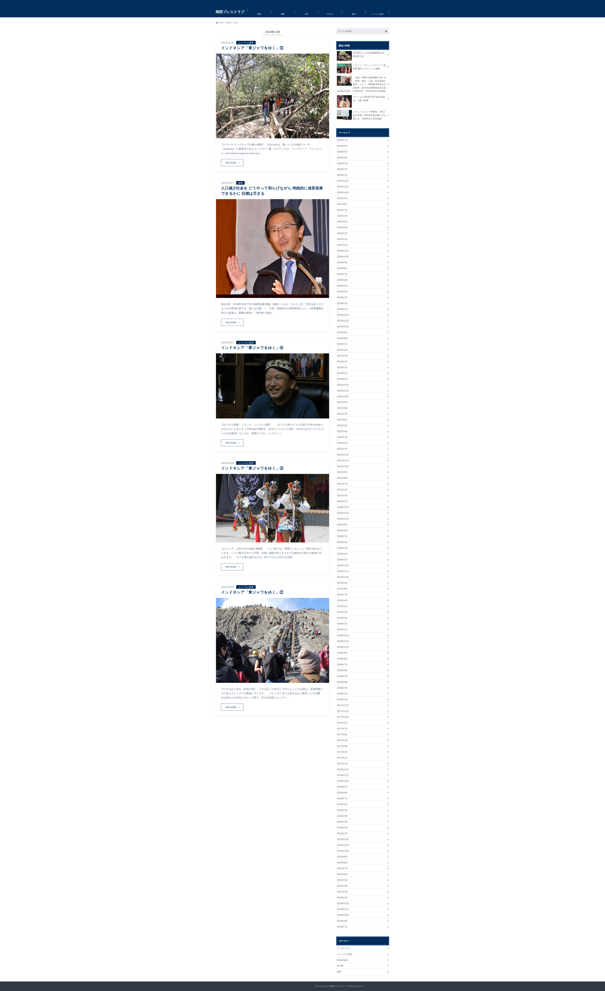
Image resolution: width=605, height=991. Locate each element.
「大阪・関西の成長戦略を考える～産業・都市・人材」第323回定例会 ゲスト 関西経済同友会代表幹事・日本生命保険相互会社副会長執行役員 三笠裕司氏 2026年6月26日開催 (361, 84)
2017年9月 (342, 722)
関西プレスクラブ (338, 986)
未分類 (340, 965)
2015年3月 (342, 885)
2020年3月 (342, 548)
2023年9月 (342, 332)
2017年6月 (342, 734)
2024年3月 (342, 297)
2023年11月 (343, 320)
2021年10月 (343, 466)
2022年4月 (342, 431)
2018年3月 (342, 687)
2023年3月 (342, 367)
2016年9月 (342, 786)
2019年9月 (342, 583)
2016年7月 (342, 798)
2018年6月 (342, 670)
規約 (353, 14)
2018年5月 (342, 676)
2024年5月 (342, 285)
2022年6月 (342, 419)
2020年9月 (342, 524)
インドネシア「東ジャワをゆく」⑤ (252, 47)
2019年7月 (342, 594)
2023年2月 (342, 373)
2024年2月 (342, 303)
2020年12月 (343, 507)
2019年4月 (342, 612)
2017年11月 (343, 711)
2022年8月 (342, 408)
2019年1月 (342, 629)
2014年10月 (343, 915)
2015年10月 (343, 851)
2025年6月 (342, 215)
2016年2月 (342, 827)
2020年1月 (342, 559)
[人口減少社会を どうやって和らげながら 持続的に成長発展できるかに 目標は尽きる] (272, 295)
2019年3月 (342, 617)
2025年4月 (342, 227)
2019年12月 (343, 565)
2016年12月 (343, 769)
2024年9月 (342, 262)
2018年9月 (342, 652)
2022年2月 (342, 443)
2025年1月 (342, 245)
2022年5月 (342, 425)
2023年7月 (342, 344)
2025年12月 (343, 180)
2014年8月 (342, 920)
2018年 (228, 23)
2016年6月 (342, 804)
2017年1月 (342, 763)
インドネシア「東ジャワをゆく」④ (252, 347)
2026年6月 (342, 145)
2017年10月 (343, 717)
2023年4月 (342, 361)
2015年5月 (342, 880)
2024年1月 (342, 309)
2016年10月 (343, 781)
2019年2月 (342, 623)
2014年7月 (342, 926)
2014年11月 (343, 909)
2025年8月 (342, 204)
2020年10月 (343, 518)
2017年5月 (342, 740)
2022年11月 (343, 390)
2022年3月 (342, 437)
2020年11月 (343, 513)
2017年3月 (342, 752)
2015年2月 (342, 891)
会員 (306, 14)
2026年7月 (342, 140)
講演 (259, 14)
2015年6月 (342, 874)
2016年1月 (342, 833)
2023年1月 (342, 379)
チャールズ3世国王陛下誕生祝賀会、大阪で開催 (369, 98)
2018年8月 (342, 658)
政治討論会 (342, 960)
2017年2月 (342, 757)
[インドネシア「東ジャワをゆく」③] (272, 540)
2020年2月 (342, 553)
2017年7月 (342, 728)
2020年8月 (342, 530)
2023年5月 (342, 355)
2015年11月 (343, 845)
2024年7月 (342, 274)
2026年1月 (342, 175)
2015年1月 (342, 897)
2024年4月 (342, 291)
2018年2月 (342, 693)
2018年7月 (342, 664)
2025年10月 (343, 192)
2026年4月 (342, 157)
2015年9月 (342, 856)
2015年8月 (342, 862)
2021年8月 (342, 478)
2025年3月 (342, 233)
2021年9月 (342, 472)
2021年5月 (342, 489)
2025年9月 (342, 198)
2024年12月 (343, 250)
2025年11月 (343, 186)
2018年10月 (343, 647)
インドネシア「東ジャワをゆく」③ (252, 468)
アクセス (330, 14)
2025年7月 (342, 210)
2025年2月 (342, 239)
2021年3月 (342, 495)
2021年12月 (343, 454)
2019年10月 (343, 577)
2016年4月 (342, 816)
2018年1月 (342, 699)
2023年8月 (342, 338)
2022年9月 (342, 402)
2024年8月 (342, 268)
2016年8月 (342, 792)
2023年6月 (342, 350)
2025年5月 (342, 221)
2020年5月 (342, 542)
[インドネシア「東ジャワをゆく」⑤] (272, 136)
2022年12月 (343, 384)
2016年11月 (343, 775)
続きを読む (231, 162)
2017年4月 (342, 746)
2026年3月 (342, 163)
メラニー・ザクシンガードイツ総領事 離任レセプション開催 (369, 67)
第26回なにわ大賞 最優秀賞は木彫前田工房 (369, 54)
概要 (283, 14)
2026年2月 (342, 169)
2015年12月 (343, 839)
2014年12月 (343, 903)
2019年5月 (342, 606)
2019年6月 (342, 600)
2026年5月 (342, 151)
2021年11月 (343, 460)
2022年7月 (342, 413)
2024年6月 (342, 280)
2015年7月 (342, 868)
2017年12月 (343, 705)
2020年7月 (342, 536)
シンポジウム (343, 948)
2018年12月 (343, 635)
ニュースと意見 (377, 14)
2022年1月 (342, 448)
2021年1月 (342, 501)
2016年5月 (342, 810)
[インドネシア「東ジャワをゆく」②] (272, 680)
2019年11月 (343, 571)
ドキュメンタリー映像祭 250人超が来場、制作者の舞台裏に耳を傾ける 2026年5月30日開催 (369, 115)
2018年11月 (343, 641)
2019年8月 (342, 588)
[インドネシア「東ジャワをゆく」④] (272, 416)
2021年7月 (342, 483)
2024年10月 (343, 256)
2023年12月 (343, 315)
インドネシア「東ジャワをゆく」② (252, 592)
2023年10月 (343, 326)
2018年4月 (342, 682)
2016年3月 (342, 821)
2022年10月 (343, 396)
